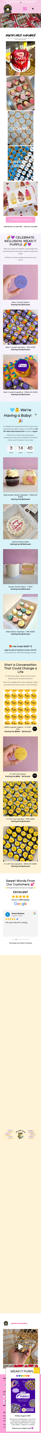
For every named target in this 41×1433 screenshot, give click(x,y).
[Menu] (24, 8)
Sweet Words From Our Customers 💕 (20, 882)
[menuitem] (24, 8)
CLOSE (37, 1370)
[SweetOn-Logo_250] (17, 8)
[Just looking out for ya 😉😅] (20, 1345)
